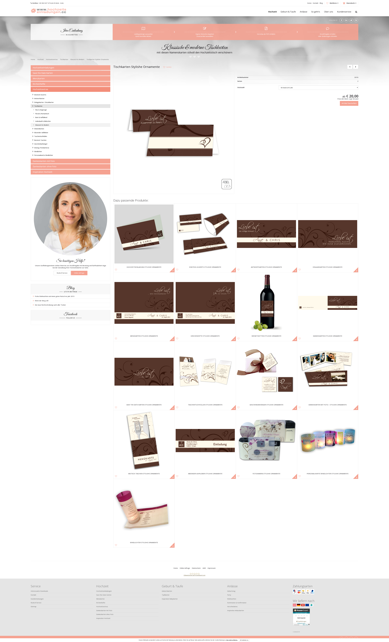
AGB (204, 568)
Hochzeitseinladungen (43, 67)
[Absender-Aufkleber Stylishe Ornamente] (205, 440)
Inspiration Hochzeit (42, 172)
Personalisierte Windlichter (43, 155)
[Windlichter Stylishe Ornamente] (144, 509)
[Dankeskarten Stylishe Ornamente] (327, 302)
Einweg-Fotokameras (41, 148)
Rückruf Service (62, 273)
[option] (173, 131)
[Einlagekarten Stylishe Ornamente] (327, 234)
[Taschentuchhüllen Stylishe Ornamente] (205, 371)
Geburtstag (231, 591)
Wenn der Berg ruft (41, 301)
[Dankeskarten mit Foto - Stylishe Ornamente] (327, 371)
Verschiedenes (232, 606)
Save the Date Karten (43, 73)
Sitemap (33, 606)
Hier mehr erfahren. (232, 640)
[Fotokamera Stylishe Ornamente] (266, 440)
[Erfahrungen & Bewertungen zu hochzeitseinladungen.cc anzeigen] (301, 619)
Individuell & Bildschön (43, 121)
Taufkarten (165, 595)
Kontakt (315, 3)
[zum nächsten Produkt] (355, 67)
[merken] (167, 66)
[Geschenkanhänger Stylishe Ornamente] (266, 371)
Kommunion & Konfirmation (236, 603)
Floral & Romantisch (42, 114)
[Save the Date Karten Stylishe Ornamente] (144, 371)
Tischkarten (38, 106)
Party (229, 595)
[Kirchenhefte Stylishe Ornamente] (205, 302)
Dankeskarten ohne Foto (44, 166)
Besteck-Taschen (40, 140)
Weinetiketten (39, 129)
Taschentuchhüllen (40, 136)
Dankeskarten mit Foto (44, 161)
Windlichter (38, 151)
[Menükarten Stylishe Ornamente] (144, 302)
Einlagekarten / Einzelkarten (44, 102)
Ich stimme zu (244, 640)
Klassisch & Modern (42, 125)
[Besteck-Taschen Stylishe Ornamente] (144, 440)
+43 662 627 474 (41, 3)
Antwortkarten (39, 98)
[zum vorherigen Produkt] (350, 67)
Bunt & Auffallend (41, 117)
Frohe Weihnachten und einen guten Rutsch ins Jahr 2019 (54, 296)
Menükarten (39, 78)
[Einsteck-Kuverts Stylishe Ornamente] (205, 234)
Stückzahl (240, 87)
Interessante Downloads (39, 591)
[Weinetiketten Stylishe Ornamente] (266, 302)
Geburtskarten (167, 591)
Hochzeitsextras (40, 89)
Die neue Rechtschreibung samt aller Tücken (50, 305)
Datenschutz (196, 568)
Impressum (212, 568)
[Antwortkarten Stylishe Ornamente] (266, 234)
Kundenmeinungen (37, 599)
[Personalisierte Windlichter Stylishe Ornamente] (327, 440)
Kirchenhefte (39, 84)
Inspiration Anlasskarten (235, 610)
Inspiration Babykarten (170, 599)
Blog (321, 3)
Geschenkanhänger (41, 144)
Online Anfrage (79, 273)
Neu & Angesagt (41, 110)
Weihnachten (231, 599)
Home (309, 3)
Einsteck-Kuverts (40, 95)
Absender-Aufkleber (41, 132)
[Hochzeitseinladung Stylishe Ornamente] (144, 234)
